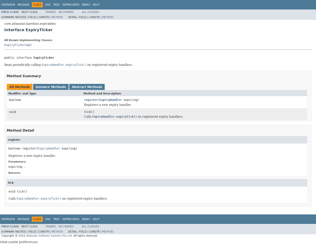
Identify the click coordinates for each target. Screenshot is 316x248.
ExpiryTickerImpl (18, 45)
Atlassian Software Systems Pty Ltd (49, 235)
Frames (51, 12)
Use (48, 4)
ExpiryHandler (111, 100)
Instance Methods (51, 87)
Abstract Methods (87, 87)
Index (86, 4)
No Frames (66, 12)
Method (57, 17)
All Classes (90, 12)
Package (23, 4)
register (91, 100)
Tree (56, 4)
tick (87, 112)
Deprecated (70, 4)
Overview (8, 4)
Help (96, 4)
